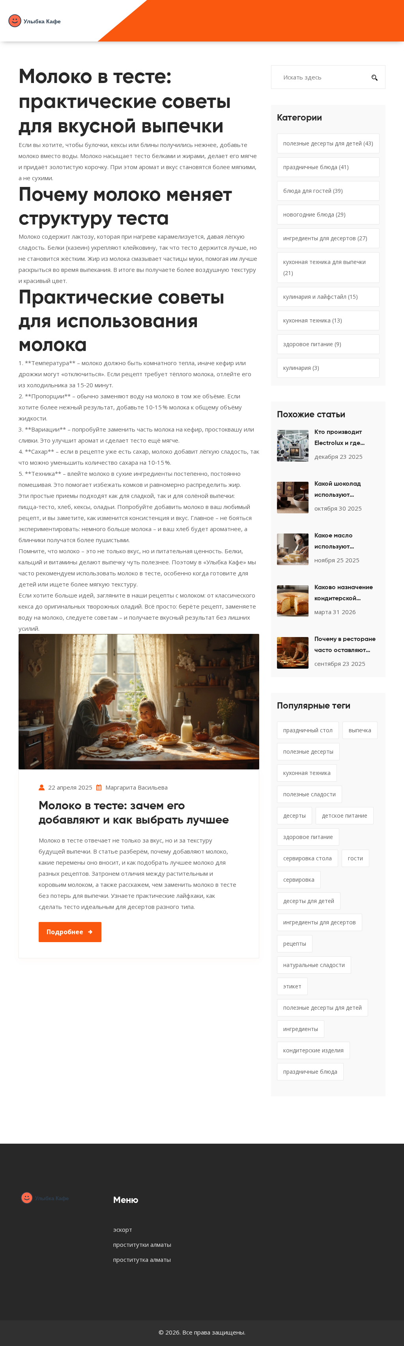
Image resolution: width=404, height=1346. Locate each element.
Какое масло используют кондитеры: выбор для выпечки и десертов (341, 542)
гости (355, 858)
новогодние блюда (314, 214)
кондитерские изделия (313, 1050)
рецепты (294, 943)
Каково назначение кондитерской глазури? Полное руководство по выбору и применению (343, 594)
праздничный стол (308, 730)
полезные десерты (308, 751)
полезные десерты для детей (328, 143)
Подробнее (65, 931)
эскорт (122, 1229)
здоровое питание (312, 344)
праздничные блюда (316, 167)
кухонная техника (312, 320)
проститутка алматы (142, 1259)
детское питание (344, 815)
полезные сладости (309, 794)
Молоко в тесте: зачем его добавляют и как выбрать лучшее (134, 813)
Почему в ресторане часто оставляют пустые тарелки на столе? (345, 646)
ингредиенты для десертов (325, 238)
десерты (294, 815)
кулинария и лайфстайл (320, 296)
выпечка (360, 730)
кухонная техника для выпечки (324, 267)
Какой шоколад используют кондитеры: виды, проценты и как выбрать (340, 491)
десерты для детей (308, 901)
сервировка (298, 879)
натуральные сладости (314, 965)
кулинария (301, 367)
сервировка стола (307, 858)
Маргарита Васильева (136, 787)
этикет (292, 986)
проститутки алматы (142, 1244)
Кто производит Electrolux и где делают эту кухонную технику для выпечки (346, 439)
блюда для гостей (313, 190)
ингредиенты (300, 1029)
